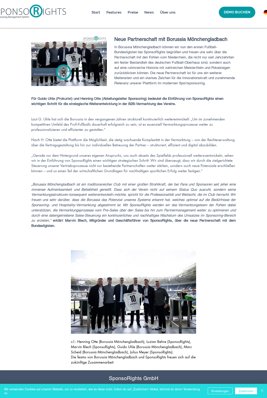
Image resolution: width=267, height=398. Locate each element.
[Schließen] (261, 391)
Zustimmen (246, 391)
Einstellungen (220, 391)
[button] (237, 12)
